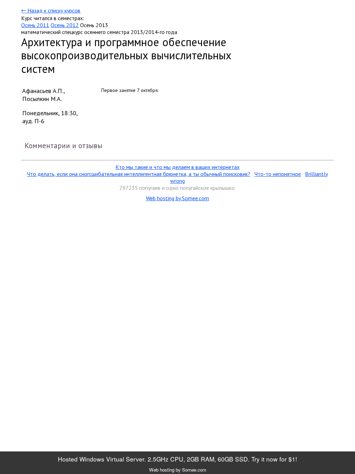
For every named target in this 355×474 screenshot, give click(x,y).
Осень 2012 (65, 25)
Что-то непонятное (277, 173)
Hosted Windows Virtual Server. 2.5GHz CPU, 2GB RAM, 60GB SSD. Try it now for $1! (177, 459)
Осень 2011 (35, 25)
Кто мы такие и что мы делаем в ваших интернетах (177, 166)
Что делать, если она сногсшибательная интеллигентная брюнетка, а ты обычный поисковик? (138, 173)
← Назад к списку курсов (50, 10)
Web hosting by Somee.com (177, 198)
